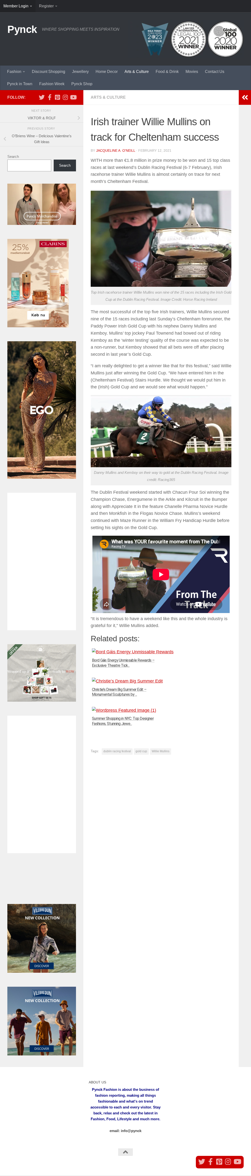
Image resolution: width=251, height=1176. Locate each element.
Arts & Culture (137, 71)
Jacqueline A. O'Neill (115, 150)
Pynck (22, 29)
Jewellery (80, 71)
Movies (192, 71)
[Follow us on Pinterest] (57, 97)
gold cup (141, 751)
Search (13, 156)
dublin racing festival (117, 751)
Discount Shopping (48, 71)
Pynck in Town (19, 84)
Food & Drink (167, 71)
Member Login (15, 6)
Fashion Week (51, 84)
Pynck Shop (81, 84)
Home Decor (107, 71)
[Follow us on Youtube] (73, 97)
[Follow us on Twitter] (42, 97)
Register (46, 6)
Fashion (14, 71)
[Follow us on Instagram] (65, 97)
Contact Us (214, 71)
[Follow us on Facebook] (49, 97)
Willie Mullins (160, 751)
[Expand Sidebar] (245, 97)
